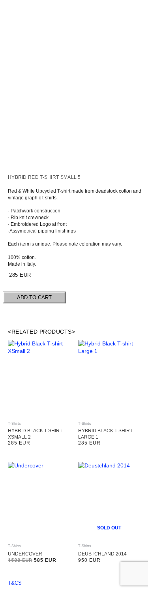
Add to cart (34, 297)
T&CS (15, 583)
